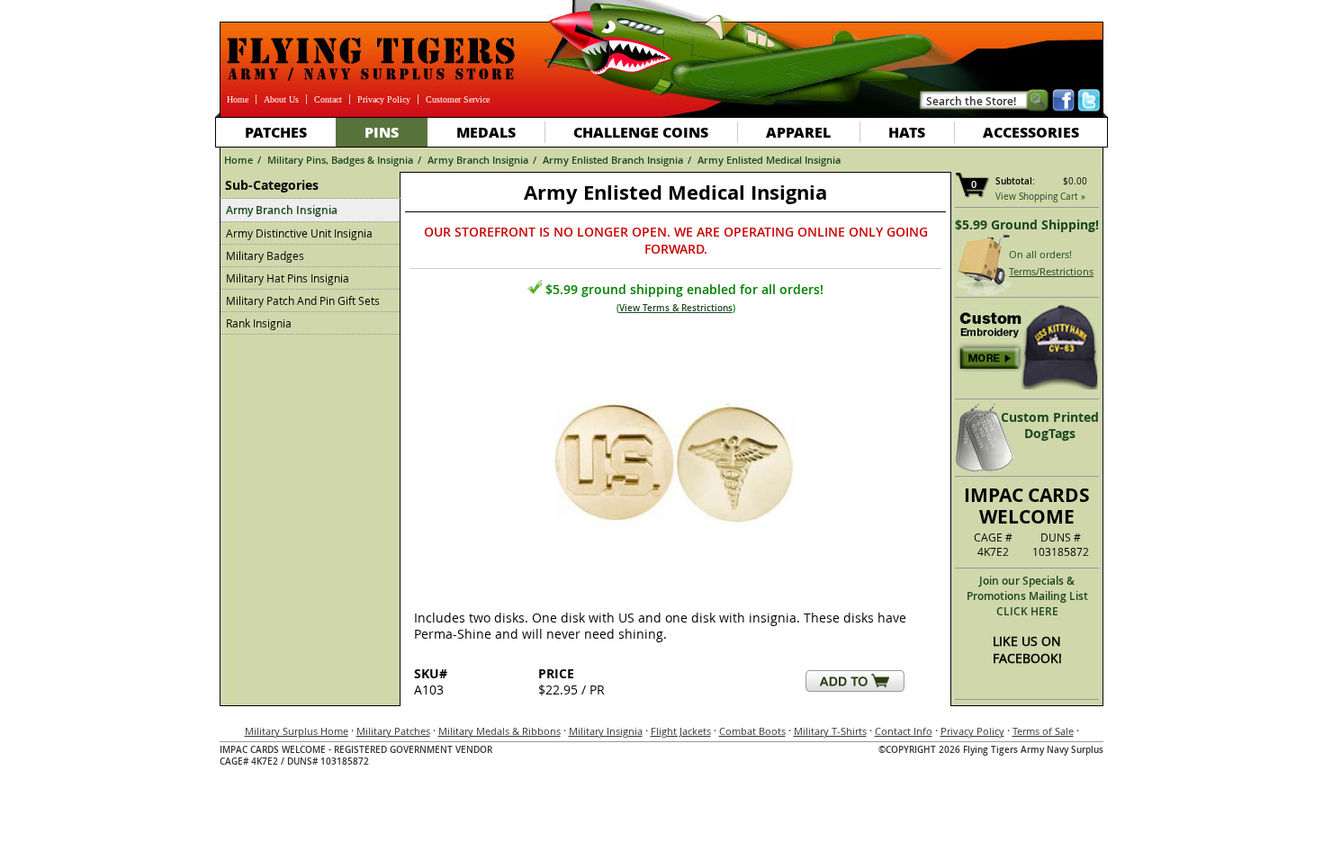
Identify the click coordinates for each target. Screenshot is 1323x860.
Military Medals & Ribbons (499, 731)
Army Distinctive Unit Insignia (299, 233)
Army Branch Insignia (478, 159)
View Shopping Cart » (1040, 196)
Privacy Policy (383, 99)
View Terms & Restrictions (676, 308)
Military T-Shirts (830, 731)
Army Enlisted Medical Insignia (769, 159)
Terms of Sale (1043, 731)
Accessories (1031, 131)
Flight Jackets (681, 731)
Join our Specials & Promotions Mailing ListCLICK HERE (1027, 596)
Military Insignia (606, 731)
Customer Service (458, 99)
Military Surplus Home (296, 731)
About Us (281, 99)
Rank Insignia (259, 323)
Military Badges (265, 255)
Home (237, 99)
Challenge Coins (640, 131)
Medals (486, 131)
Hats (906, 131)
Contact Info (903, 731)
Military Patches (393, 731)
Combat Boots (752, 731)
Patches (276, 131)
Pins (381, 131)
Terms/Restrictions (1051, 271)
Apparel (798, 131)
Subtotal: (1015, 181)
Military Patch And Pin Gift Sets (303, 300)
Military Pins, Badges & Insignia (340, 159)
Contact (328, 99)
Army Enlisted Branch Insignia (613, 159)
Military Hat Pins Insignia (287, 278)
